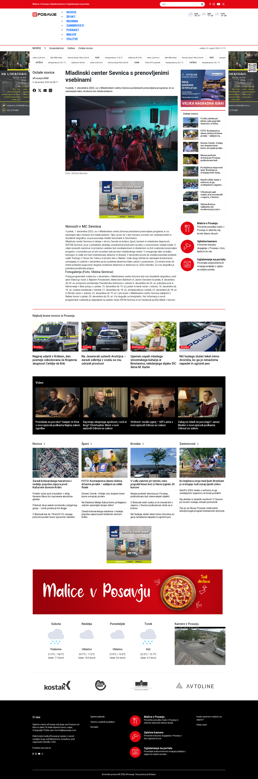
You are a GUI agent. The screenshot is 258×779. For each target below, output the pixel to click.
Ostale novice (85, 48)
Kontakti (94, 727)
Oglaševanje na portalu (78, 4)
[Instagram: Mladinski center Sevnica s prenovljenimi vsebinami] (50, 90)
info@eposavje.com (66, 730)
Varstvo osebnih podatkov (102, 722)
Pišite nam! (201, 725)
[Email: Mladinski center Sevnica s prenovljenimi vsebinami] (45, 90)
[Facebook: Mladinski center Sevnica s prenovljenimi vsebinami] (34, 90)
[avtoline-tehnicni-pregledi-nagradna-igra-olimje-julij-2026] (203, 88)
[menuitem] (71, 12)
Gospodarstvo (56, 48)
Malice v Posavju (41, 4)
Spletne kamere (58, 4)
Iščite (202, 4)
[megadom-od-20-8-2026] (121, 199)
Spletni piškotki (97, 716)
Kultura (71, 48)
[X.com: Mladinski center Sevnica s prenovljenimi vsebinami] (39, 90)
